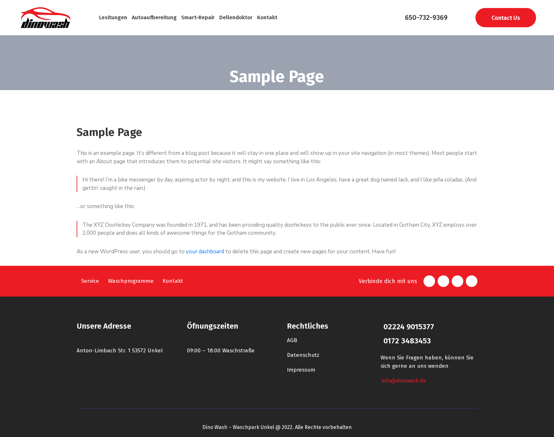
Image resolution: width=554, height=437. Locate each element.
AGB (292, 340)
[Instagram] (457, 281)
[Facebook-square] (429, 281)
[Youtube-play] (471, 281)
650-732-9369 (426, 17)
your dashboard (205, 251)
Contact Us (505, 17)
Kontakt (267, 17)
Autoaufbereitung (154, 17)
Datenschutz (303, 355)
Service (90, 281)
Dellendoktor (236, 17)
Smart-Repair (198, 17)
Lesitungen (113, 17)
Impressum (301, 369)
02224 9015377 (408, 326)
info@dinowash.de (404, 381)
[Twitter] (443, 281)
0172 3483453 (407, 340)
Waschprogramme (131, 281)
